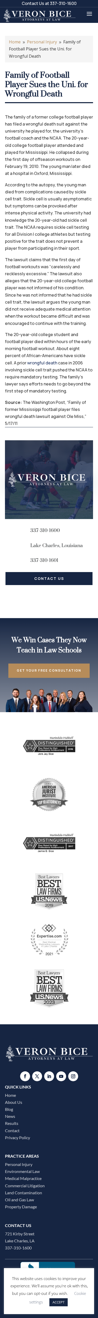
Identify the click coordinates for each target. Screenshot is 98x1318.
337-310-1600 (63, 3)
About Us (13, 1102)
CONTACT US (49, 578)
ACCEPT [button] (59, 1302)
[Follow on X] (37, 1076)
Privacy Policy (17, 1137)
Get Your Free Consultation (49, 670)
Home (10, 1095)
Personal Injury (18, 1164)
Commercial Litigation (25, 1185)
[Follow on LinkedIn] (49, 1076)
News (10, 1116)
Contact (12, 1130)
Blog (9, 1109)
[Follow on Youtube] (61, 1076)
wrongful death (42, 363)
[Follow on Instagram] (73, 1076)
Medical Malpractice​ (23, 1178)
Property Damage (21, 1206)
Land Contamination (23, 1192)
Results (11, 1123)
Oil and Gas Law (19, 1199)
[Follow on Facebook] (25, 1076)
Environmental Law (22, 1171)
